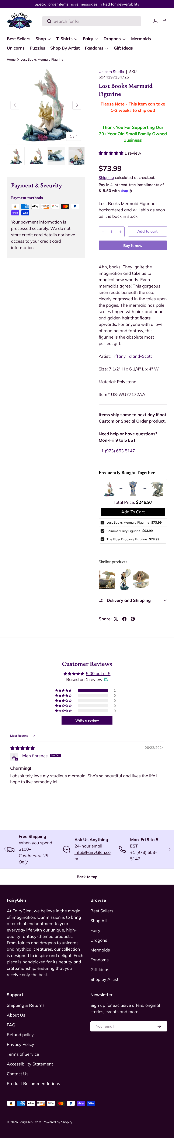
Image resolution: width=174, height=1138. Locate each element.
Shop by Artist (104, 979)
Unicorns (16, 48)
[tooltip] (107, 579)
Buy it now (133, 245)
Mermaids (141, 38)
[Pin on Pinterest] (133, 619)
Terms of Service (23, 1054)
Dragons (98, 940)
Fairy (95, 930)
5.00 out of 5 (98, 673)
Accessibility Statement (30, 1064)
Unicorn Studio (111, 71)
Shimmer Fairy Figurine (123, 531)
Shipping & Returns (26, 1005)
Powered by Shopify (57, 1122)
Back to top (87, 876)
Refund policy (20, 1034)
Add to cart (147, 231)
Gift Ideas (123, 48)
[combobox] (91, 21)
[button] (164, 21)
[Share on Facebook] (124, 619)
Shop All (98, 920)
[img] (22, 748)
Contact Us (17, 1073)
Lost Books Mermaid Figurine (42, 59)
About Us (16, 1015)
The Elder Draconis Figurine (127, 539)
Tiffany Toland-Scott (132, 356)
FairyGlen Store (30, 1122)
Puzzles (37, 48)
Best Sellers (18, 38)
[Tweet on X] (116, 619)
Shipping (106, 177)
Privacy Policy (20, 1044)
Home (11, 59)
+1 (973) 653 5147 (117, 450)
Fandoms (99, 959)
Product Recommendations (33, 1083)
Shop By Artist (65, 48)
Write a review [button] (87, 720)
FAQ (11, 1024)
